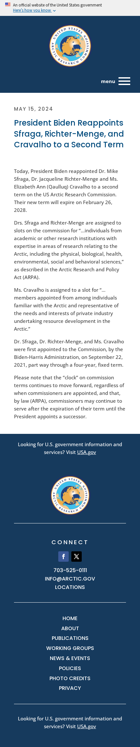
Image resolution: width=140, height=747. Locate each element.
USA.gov (86, 452)
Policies (70, 668)
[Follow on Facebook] (63, 556)
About (70, 628)
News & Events (70, 658)
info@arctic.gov (70, 578)
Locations (70, 587)
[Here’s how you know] (70, 8)
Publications (70, 638)
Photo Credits (70, 678)
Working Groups (70, 648)
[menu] (124, 81)
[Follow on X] (76, 556)
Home (70, 618)
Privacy (70, 688)
